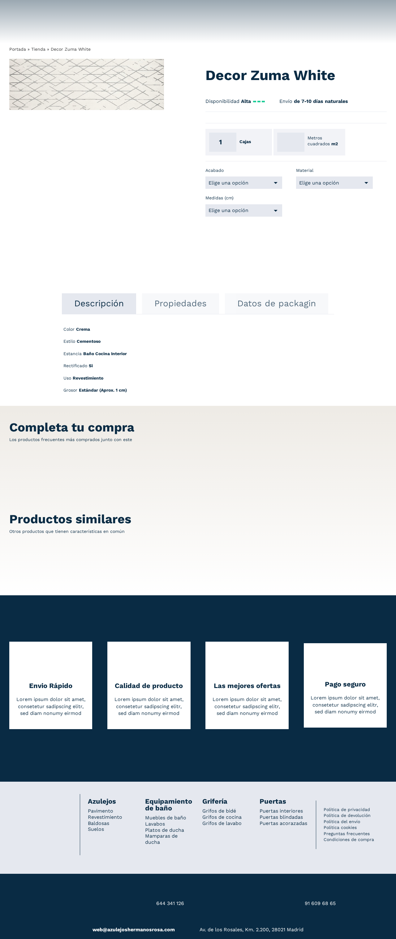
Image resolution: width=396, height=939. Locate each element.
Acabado (214, 170)
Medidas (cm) (219, 197)
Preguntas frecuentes (347, 833)
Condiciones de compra (349, 839)
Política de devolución (347, 815)
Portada (17, 49)
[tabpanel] (198, 363)
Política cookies (340, 827)
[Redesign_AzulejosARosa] (41, 802)
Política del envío (342, 821)
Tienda (38, 49)
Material (304, 170)
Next (159, 84)
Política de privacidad (347, 809)
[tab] (99, 303)
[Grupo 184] (21, 8)
